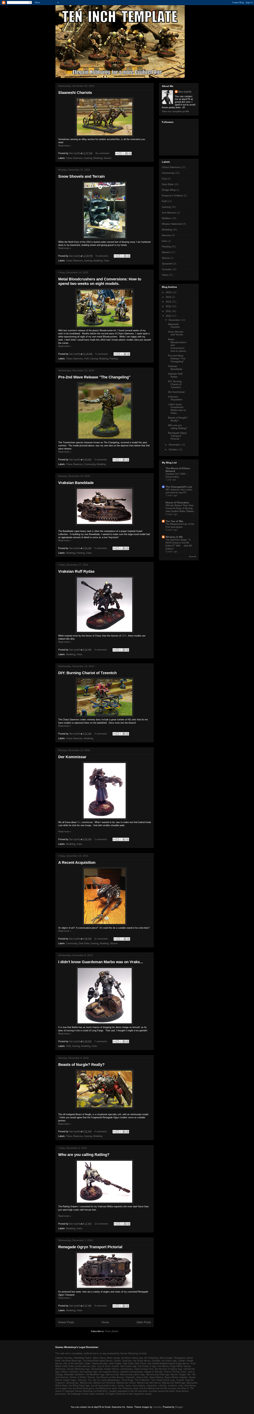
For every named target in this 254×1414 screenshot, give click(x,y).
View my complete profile (175, 111)
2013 (169, 301)
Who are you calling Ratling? (83, 1154)
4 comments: (101, 649)
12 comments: (101, 1223)
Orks (164, 241)
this (79, 822)
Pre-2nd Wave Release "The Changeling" (94, 377)
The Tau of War (174, 521)
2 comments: (101, 733)
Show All (192, 556)
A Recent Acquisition (76, 862)
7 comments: (101, 1041)
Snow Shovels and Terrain (81, 176)
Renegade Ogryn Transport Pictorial (90, 1247)
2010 (169, 315)
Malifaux (166, 218)
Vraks (107, 260)
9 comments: (102, 256)
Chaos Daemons (74, 158)
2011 (169, 311)
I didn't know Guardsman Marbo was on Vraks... (100, 962)
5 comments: (102, 354)
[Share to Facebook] (126, 153)
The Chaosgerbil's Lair (179, 486)
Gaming (88, 158)
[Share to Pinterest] (130, 153)
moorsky (157, 1407)
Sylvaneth (167, 263)
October (173, 449)
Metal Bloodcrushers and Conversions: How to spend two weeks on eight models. (99, 281)
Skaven (107, 158)
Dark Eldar (84, 943)
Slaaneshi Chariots (75, 92)
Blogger (179, 1407)
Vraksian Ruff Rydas (76, 571)
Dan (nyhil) (184, 91)
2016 (169, 292)
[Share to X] (123, 153)
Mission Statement (172, 223)
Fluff (86, 358)
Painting (114, 358)
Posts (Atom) (111, 1331)
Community (89, 464)
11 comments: (101, 938)
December (175, 320)
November (175, 444)
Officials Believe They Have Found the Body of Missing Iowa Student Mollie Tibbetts (180, 508)
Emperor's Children (172, 195)
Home (105, 1322)
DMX (124, 635)
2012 (169, 306)
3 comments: (101, 459)
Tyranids (166, 269)
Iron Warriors (169, 212)
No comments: (103, 153)
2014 (169, 297)
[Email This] (117, 153)
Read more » (64, 145)
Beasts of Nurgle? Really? (81, 1064)
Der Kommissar (72, 757)
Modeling (97, 158)
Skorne (166, 258)
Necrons (166, 235)
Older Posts (144, 1322)
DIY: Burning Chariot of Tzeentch (87, 673)
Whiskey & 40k (174, 537)
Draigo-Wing (169, 189)
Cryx (164, 178)
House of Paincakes (177, 502)
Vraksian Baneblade (76, 483)
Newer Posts (66, 1322)
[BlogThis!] (120, 153)
